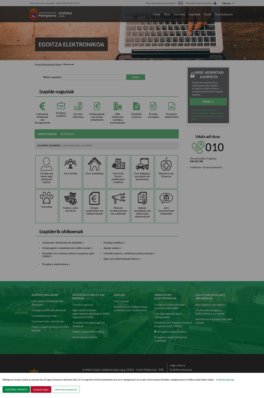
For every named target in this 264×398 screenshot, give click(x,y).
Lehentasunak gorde (66, 389)
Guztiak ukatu (40, 389)
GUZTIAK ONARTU (16, 389)
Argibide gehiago (225, 379)
